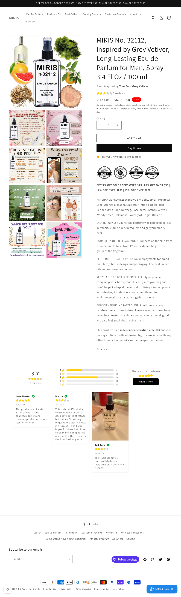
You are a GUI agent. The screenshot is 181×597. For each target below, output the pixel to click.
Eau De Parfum (53, 532)
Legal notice (118, 589)
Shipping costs (104, 105)
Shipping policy (101, 589)
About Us (117, 538)
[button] (92, 14)
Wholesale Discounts (133, 532)
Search (37, 532)
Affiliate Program (99, 538)
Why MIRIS (111, 532)
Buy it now (134, 148)
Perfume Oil (71, 532)
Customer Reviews (92, 532)
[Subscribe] (68, 559)
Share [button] (104, 349)
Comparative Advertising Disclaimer (66, 538)
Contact (130, 538)
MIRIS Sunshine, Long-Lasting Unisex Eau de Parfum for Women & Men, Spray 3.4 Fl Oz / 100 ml (41, 583)
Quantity (101, 118)
